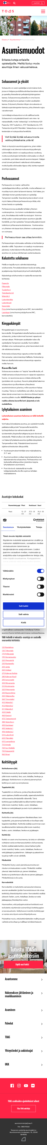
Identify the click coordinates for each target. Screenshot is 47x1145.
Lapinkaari (6, 312)
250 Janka (6, 667)
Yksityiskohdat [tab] (23, 527)
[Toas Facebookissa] (13, 1085)
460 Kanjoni (6, 715)
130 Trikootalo (7, 650)
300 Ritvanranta (8, 683)
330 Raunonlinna (8, 692)
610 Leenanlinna (8, 741)
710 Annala (6, 744)
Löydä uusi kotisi (22, 964)
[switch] (40, 579)
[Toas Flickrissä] (33, 1085)
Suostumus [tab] (8, 527)
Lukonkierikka (7, 299)
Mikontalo (6, 286)
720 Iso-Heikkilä (8, 748)
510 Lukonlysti (8, 735)
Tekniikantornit (8, 293)
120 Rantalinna (7, 647)
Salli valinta (24, 614)
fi (8, 3)
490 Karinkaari (7, 725)
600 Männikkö (7, 738)
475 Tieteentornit (9, 718)
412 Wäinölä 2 (7, 705)
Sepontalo (6, 306)
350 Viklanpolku (8, 696)
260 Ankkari (6, 670)
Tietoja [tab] (39, 527)
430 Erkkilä (6, 712)
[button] (43, 12)
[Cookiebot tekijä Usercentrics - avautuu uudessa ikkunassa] (33, 520)
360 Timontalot (8, 699)
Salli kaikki (23, 606)
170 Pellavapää (8, 654)
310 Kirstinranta (8, 686)
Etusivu (5, 39)
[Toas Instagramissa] (20, 1085)
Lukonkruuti (6, 302)
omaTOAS (37, 3)
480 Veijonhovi (8, 722)
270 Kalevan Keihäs (9, 673)
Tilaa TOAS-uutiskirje (23, 1108)
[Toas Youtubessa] (26, 1085)
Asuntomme (15, 39)
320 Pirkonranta (8, 689)
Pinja (4, 309)
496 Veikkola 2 (7, 731)
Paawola (5, 283)
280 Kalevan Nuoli (9, 676)
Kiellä (23, 622)
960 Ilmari (6, 754)
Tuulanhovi (6, 289)
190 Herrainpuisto (9, 657)
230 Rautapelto (8, 663)
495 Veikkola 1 (7, 728)
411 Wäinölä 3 (7, 709)
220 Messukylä (8, 660)
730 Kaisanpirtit (8, 751)
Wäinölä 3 (6, 296)
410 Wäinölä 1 (7, 702)
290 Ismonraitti (8, 679)
